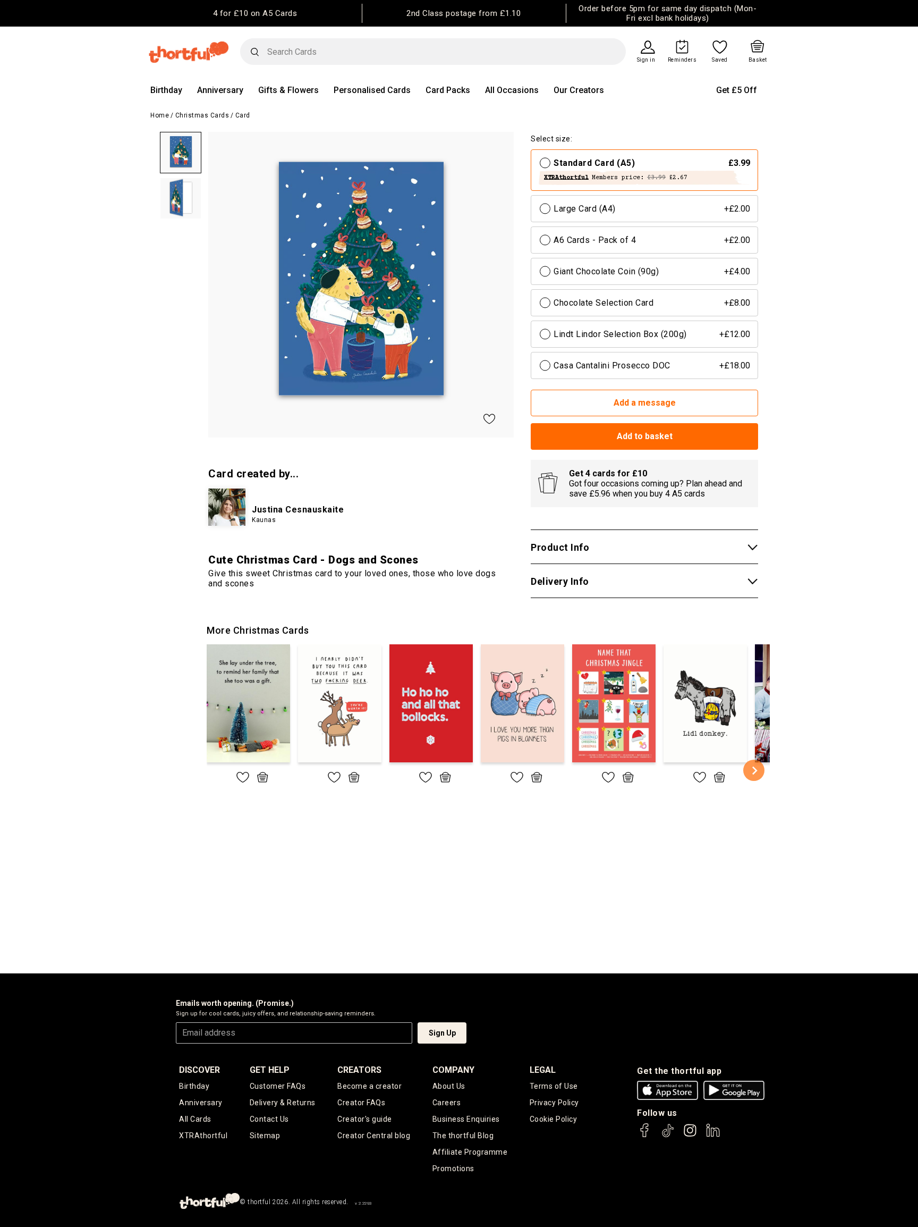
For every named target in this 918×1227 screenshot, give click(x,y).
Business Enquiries (466, 1119)
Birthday (166, 90)
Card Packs (448, 90)
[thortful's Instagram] (690, 1135)
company (453, 1070)
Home (159, 115)
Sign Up (442, 1033)
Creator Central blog (373, 1135)
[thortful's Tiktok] (668, 1135)
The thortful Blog (463, 1135)
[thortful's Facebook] (645, 1135)
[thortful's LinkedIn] (713, 1135)
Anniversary (220, 90)
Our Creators (579, 90)
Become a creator (369, 1086)
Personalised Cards (372, 90)
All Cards (195, 1119)
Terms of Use (554, 1086)
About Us (448, 1086)
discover (199, 1070)
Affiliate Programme (470, 1152)
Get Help (270, 1070)
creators (359, 1070)
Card (242, 115)
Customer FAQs (278, 1086)
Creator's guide (364, 1119)
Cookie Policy (553, 1119)
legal (543, 1070)
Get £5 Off (736, 90)
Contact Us (269, 1119)
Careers (446, 1102)
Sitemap (265, 1135)
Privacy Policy (554, 1102)
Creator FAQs (361, 1102)
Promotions (453, 1168)
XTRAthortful (203, 1135)
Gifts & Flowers (288, 90)
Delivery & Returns (283, 1102)
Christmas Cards (202, 115)
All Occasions (512, 90)
